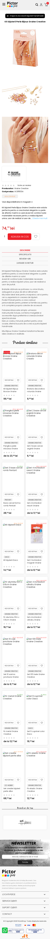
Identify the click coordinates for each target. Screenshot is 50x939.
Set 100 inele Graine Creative (36, 675)
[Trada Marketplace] (27, 936)
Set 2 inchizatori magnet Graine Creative (34, 563)
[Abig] (25, 822)
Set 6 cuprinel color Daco (36, 732)
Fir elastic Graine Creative (34, 789)
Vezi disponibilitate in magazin (16, 201)
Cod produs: (8, 191)
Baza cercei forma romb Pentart (11, 504)
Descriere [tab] (25, 250)
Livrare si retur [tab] (25, 263)
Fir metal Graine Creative (10, 732)
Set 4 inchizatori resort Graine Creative (34, 506)
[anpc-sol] (35, 930)
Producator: (8, 188)
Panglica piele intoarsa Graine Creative (10, 449)
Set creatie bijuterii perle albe (11, 789)
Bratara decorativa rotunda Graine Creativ (36, 391)
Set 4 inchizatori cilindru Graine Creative (34, 620)
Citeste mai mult (39, 218)
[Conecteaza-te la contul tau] (41, 4)
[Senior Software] (23, 936)
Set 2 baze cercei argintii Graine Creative (35, 449)
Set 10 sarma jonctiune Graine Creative (11, 677)
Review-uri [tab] (25, 258)
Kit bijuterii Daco (10, 560)
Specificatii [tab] (25, 254)
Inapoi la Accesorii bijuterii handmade (25, 15)
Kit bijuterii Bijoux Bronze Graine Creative (10, 391)
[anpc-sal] (15, 930)
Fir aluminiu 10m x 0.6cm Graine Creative (11, 620)
